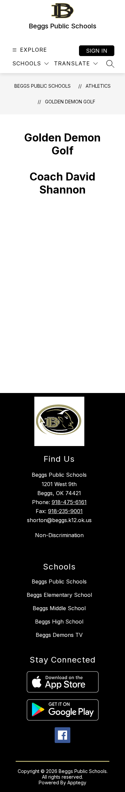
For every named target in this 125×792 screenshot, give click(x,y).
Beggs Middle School (59, 608)
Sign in (96, 50)
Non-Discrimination (59, 535)
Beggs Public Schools (42, 86)
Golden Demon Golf (70, 101)
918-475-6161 (69, 502)
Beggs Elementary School (59, 594)
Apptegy (76, 782)
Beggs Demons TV (59, 635)
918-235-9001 (65, 511)
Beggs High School (59, 621)
